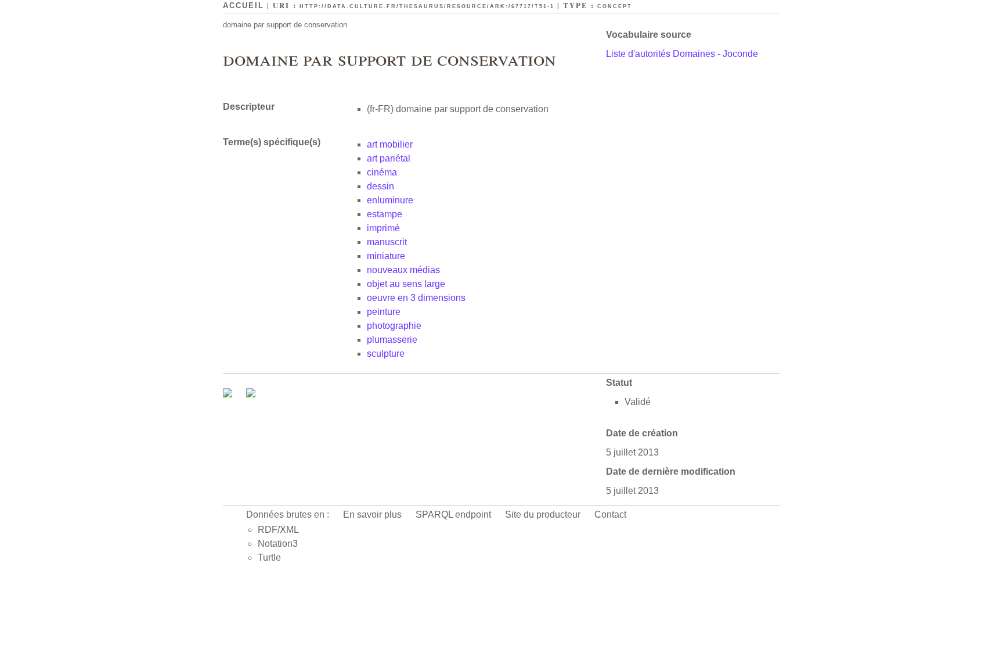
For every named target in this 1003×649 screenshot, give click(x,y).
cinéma (382, 172)
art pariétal (388, 158)
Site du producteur (542, 514)
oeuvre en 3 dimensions (416, 298)
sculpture (386, 353)
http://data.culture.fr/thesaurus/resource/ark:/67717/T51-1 (427, 6)
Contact (610, 514)
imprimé (383, 228)
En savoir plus (372, 514)
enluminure (390, 200)
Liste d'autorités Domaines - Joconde (682, 54)
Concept (614, 6)
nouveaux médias (403, 270)
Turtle (269, 557)
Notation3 (278, 543)
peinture (384, 312)
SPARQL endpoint (453, 514)
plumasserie (392, 340)
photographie (394, 326)
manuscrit (387, 242)
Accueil (243, 5)
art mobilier (390, 144)
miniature (386, 256)
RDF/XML (278, 530)
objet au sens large (406, 284)
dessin (380, 186)
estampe (384, 214)
